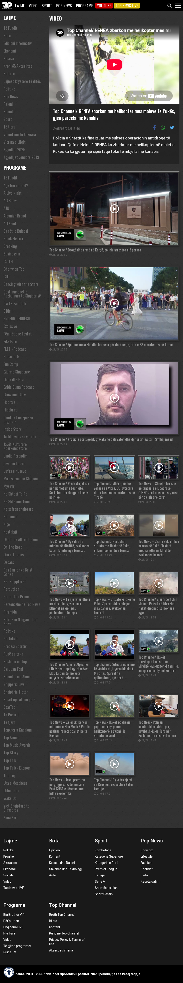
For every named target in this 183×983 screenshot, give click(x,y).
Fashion (146, 863)
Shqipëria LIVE (13, 927)
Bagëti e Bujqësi (16, 231)
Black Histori (13, 238)
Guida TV (9, 952)
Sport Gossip (104, 894)
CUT (7, 276)
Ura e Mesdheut (15, 783)
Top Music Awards (17, 745)
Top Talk (10, 760)
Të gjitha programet (17, 946)
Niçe (7, 524)
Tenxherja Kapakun (18, 730)
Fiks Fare (10, 341)
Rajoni (8, 104)
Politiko (9, 631)
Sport (47, 5)
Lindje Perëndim (15, 456)
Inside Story (12, 429)
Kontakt (54, 927)
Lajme (20, 5)
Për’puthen (11, 921)
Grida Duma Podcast (19, 387)
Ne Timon (10, 516)
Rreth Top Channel (62, 914)
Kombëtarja (103, 850)
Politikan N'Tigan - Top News (20, 621)
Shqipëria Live (14, 684)
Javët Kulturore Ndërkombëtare (15, 446)
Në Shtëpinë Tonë (17, 501)
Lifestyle (147, 856)
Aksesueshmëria (61, 950)
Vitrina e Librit (15, 142)
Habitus (9, 402)
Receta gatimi (150, 881)
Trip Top (10, 775)
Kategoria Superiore (109, 856)
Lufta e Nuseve (15, 471)
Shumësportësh (106, 888)
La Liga (100, 875)
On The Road (13, 547)
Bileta (53, 921)
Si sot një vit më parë (19, 699)
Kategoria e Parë (106, 863)
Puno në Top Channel (64, 933)
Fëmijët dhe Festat (18, 334)
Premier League (106, 869)
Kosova (9, 58)
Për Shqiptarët (15, 581)
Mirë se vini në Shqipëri (21, 478)
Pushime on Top (15, 661)
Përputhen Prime (16, 596)
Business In (12, 254)
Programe (84, 5)
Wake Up (10, 798)
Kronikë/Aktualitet (18, 66)
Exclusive (10, 326)
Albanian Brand (15, 216)
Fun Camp (11, 364)
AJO (6, 208)
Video (33, 5)
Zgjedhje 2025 (14, 149)
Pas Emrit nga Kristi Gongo (18, 572)
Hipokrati (11, 410)
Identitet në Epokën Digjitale (18, 419)
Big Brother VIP (14, 914)
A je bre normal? (16, 185)
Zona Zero (11, 817)
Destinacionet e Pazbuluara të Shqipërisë (22, 294)
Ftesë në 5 (11, 356)
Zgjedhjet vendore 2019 (21, 157)
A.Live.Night (13, 193)
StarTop (9, 707)
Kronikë (8, 856)
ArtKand (10, 223)
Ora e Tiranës (14, 554)
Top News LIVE (126, 5)
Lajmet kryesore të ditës (22, 81)
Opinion (54, 850)
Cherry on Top (14, 269)
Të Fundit (10, 28)
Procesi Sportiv (15, 646)
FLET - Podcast (15, 349)
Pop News (64, 5)
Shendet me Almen (17, 676)
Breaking (10, 246)
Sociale (9, 111)
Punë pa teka (13, 654)
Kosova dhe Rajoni (62, 863)
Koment (54, 856)
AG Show (10, 200)
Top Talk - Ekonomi (17, 768)
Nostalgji (10, 532)
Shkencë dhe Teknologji (65, 869)
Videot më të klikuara (20, 134)
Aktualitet (10, 863)
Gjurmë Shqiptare (17, 372)
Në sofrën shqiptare (18, 509)
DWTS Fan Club (15, 303)
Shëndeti (147, 869)
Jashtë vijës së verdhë (20, 436)
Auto (52, 875)
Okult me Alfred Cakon (21, 539)
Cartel (8, 261)
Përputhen (11, 589)
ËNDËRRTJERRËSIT (17, 318)
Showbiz (147, 850)
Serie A (100, 881)
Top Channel (62, 905)
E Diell (8, 311)
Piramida (10, 612)
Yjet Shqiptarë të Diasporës (16, 808)
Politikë (8, 850)
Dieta (144, 875)
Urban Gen (11, 790)
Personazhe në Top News (22, 604)
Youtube (104, 5)
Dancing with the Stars (21, 284)
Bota (7, 35)
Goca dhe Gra (14, 379)
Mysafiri (9, 486)
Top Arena (11, 737)
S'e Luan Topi (13, 669)
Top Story (11, 752)
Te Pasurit (11, 714)
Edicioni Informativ (18, 43)
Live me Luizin (14, 463)
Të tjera (9, 127)
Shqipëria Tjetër (16, 692)
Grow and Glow (15, 394)
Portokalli (11, 638)
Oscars (9, 562)
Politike (9, 89)
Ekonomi (10, 51)
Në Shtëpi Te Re (15, 494)
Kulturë (9, 73)
